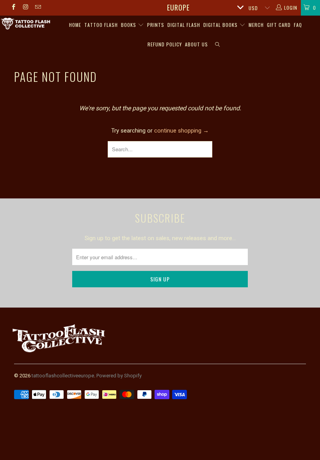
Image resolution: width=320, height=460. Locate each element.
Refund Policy (165, 44)
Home (75, 24)
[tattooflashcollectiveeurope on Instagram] (25, 8)
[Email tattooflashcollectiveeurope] (37, 8)
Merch (256, 24)
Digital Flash (183, 24)
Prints (155, 24)
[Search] (217, 45)
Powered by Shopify (119, 376)
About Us (196, 44)
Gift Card (279, 24)
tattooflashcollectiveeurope (63, 376)
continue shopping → (181, 130)
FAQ (298, 24)
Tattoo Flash (101, 24)
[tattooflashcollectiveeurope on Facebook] (13, 8)
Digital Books (221, 24)
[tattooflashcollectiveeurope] (25, 24)
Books (129, 24)
